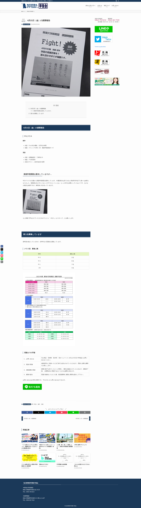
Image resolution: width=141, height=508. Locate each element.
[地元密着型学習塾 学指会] (35, 6)
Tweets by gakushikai (100, 46)
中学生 (35, 404)
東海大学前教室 (26, 24)
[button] (27, 412)
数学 (39, 404)
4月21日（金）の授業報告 (38, 108)
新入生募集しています (37, 113)
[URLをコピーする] (84, 412)
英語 (42, 404)
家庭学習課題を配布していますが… (43, 110)
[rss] (116, 1)
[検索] (118, 1)
